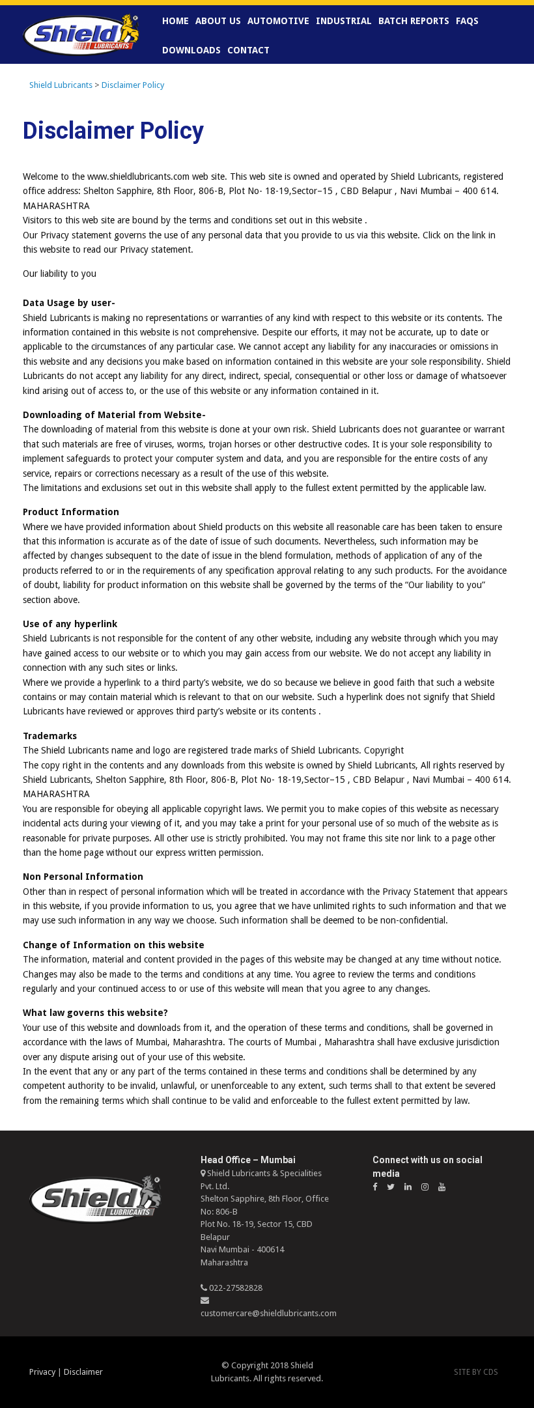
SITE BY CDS (476, 1372)
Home (175, 21)
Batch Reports (413, 21)
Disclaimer (83, 1372)
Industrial (344, 21)
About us (218, 21)
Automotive (278, 21)
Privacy (42, 1372)
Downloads (191, 50)
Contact (248, 50)
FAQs (467, 21)
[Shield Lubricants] (81, 35)
